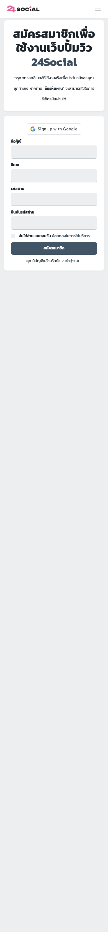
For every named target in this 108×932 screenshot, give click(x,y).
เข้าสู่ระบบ (73, 261)
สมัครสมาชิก (54, 248)
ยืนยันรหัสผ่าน (22, 212)
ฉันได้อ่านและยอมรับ (54, 236)
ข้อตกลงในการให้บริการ (71, 236)
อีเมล (15, 165)
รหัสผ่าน (17, 189)
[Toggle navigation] (98, 9)
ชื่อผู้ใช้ (16, 141)
